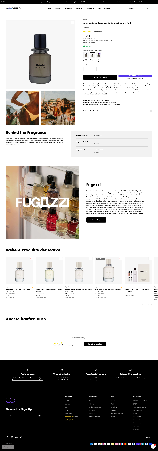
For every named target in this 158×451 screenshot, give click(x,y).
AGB (90, 400)
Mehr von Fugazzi (96, 220)
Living (78, 8)
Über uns (67, 404)
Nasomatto (136, 426)
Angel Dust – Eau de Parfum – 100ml (108, 289)
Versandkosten (92, 40)
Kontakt (67, 400)
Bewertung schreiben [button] (95, 344)
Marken (107, 8)
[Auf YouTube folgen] (16, 437)
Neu (49, 8)
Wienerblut (136, 429)
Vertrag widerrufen (94, 416)
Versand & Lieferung (117, 413)
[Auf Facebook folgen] (7, 437)
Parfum (57, 8)
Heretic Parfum (137, 419)
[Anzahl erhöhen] (93, 69)
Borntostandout (137, 410)
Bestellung (114, 407)
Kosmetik (89, 8)
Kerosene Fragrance (138, 423)
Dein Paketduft (115, 400)
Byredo (135, 413)
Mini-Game (68, 413)
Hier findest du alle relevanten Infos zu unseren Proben (27, 380)
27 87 (135, 404)
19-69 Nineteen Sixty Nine (140, 400)
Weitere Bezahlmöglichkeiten (135, 78)
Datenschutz (92, 410)
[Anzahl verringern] (86, 69)
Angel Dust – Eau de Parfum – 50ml (18, 289)
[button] (87, 31)
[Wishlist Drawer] (147, 8)
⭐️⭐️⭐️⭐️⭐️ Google (71, 416)
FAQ (112, 404)
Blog (99, 8)
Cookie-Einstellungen (95, 407)
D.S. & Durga (137, 416)
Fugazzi (85, 19)
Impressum (92, 413)
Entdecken (69, 8)
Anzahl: (85, 64)
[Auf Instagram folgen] (12, 437)
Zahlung (113, 410)
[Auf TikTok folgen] (21, 437)
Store (66, 407)
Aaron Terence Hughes (139, 407)
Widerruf (91, 404)
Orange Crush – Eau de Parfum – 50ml (78, 289)
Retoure (113, 416)
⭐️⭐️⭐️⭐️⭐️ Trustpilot (71, 419)
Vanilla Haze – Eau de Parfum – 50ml (49, 289)
